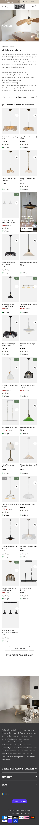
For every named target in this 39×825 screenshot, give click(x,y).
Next (36, 97)
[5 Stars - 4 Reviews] (10, 144)
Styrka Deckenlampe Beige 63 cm (28, 138)
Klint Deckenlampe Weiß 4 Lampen (10, 505)
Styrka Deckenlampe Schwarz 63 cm (8, 263)
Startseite (5, 46)
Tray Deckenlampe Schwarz (26, 589)
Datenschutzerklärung (18, 813)
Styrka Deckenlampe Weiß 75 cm (28, 547)
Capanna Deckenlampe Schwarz (27, 386)
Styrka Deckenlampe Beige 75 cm (10, 138)
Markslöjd (27, 810)
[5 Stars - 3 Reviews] (29, 144)
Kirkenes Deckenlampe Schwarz (9, 547)
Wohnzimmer (8, 97)
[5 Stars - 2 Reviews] (10, 554)
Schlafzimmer (21, 97)
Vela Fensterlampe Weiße (28, 262)
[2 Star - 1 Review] (10, 393)
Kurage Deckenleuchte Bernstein (9, 179)
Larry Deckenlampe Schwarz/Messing (8, 305)
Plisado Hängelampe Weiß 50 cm (28, 466)
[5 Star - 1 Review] (29, 186)
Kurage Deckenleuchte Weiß (27, 179)
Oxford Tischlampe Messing (8, 466)
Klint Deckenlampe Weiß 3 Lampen (28, 305)
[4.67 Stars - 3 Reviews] (29, 351)
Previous (3, 97)
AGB (29, 813)
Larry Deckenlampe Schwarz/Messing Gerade (10, 631)
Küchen (12, 46)
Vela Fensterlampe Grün (28, 427)
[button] (2, 6)
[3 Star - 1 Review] (29, 510)
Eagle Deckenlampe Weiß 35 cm (10, 386)
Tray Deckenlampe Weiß (9, 427)
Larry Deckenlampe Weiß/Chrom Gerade (8, 221)
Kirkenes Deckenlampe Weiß (27, 344)
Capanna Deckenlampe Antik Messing (9, 589)
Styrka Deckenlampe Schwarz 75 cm (8, 344)
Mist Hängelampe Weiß (27, 504)
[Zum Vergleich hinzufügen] (17, 115)
